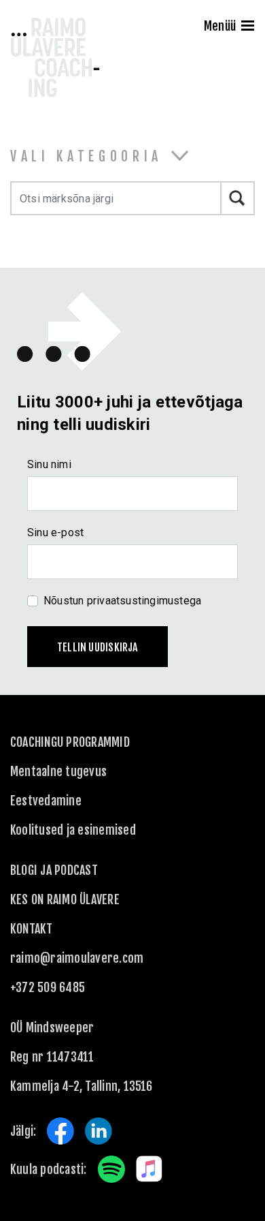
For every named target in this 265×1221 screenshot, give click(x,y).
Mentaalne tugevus (58, 771)
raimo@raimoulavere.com (76, 957)
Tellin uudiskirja (97, 647)
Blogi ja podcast (54, 870)
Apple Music (149, 1169)
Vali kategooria (86, 156)
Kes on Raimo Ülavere (65, 899)
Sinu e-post (55, 532)
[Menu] (247, 27)
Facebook (60, 1131)
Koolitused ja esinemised (73, 829)
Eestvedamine (46, 800)
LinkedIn (98, 1131)
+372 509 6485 (47, 987)
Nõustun (122, 600)
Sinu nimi (49, 464)
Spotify (111, 1169)
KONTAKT (31, 928)
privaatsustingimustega (144, 600)
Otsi (238, 198)
